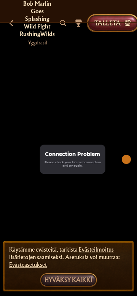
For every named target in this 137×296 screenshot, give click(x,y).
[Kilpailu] (78, 23)
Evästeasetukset (28, 265)
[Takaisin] (11, 23)
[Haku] (63, 23)
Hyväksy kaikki (68, 280)
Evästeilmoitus (96, 249)
